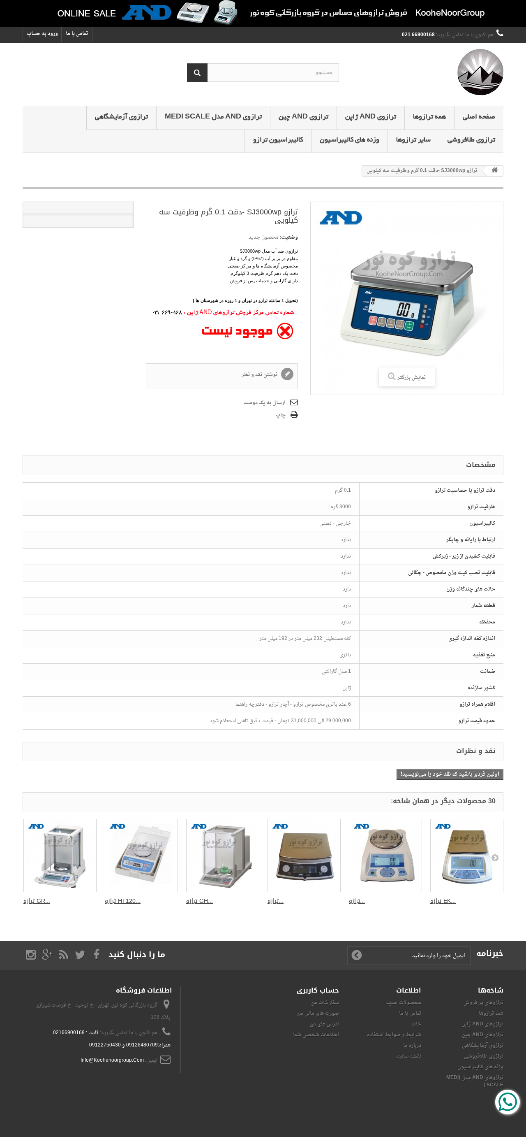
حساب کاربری (318, 990)
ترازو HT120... (123, 901)
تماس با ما (77, 33)
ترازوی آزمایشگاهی (121, 117)
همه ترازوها (429, 117)
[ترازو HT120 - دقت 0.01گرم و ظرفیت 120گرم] (141, 855)
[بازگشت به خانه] (495, 171)
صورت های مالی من (318, 1013)
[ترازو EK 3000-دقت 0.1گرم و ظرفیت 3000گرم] (466, 855)
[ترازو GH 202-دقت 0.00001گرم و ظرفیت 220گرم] (222, 855)
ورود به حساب (42, 33)
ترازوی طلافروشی (471, 140)
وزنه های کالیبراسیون (349, 140)
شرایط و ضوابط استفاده (394, 1034)
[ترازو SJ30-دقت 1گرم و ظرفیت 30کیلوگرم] (304, 855)
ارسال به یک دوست (264, 402)
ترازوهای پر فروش (483, 1002)
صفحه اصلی (479, 117)
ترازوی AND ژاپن (370, 117)
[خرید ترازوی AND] (263, 13)
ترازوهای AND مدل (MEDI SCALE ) (474, 1081)
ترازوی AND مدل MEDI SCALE (213, 117)
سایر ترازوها (413, 140)
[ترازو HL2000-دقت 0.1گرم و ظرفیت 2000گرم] (385, 855)
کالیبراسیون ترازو (278, 140)
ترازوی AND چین (303, 117)
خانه (416, 1024)
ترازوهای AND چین (482, 1034)
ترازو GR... (36, 901)
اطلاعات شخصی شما (316, 1034)
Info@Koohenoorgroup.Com (112, 1060)
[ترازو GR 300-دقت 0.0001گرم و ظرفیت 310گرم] (60, 855)
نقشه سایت (408, 1056)
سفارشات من (325, 1002)
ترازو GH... (199, 901)
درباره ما (412, 1045)
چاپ (281, 415)
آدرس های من (324, 1024)
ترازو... (276, 901)
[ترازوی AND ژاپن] (427, 72)
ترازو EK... (443, 901)
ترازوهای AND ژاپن (482, 1024)
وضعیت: (288, 237)
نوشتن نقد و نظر (260, 374)
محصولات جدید (403, 1002)
